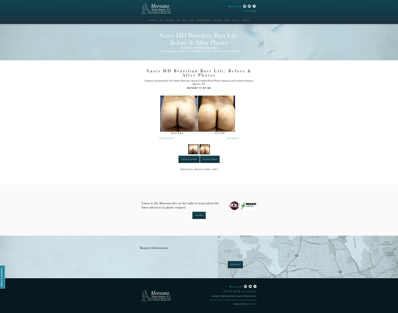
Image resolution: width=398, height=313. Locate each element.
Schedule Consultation (189, 159)
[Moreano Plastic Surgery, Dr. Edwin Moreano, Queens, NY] (156, 8)
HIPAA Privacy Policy (238, 300)
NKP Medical (252, 304)
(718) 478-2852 (249, 11)
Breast (185, 20)
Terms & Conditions (223, 300)
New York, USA (235, 7)
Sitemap (212, 300)
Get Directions (235, 265)
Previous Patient (167, 138)
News (227, 20)
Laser (192, 20)
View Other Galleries (210, 159)
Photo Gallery (218, 20)
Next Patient (232, 138)
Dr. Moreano (153, 20)
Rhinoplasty (170, 20)
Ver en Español (249, 291)
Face (161, 20)
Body (178, 20)
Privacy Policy (252, 300)
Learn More (199, 215)
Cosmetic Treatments (203, 20)
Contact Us (245, 20)
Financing (235, 20)
